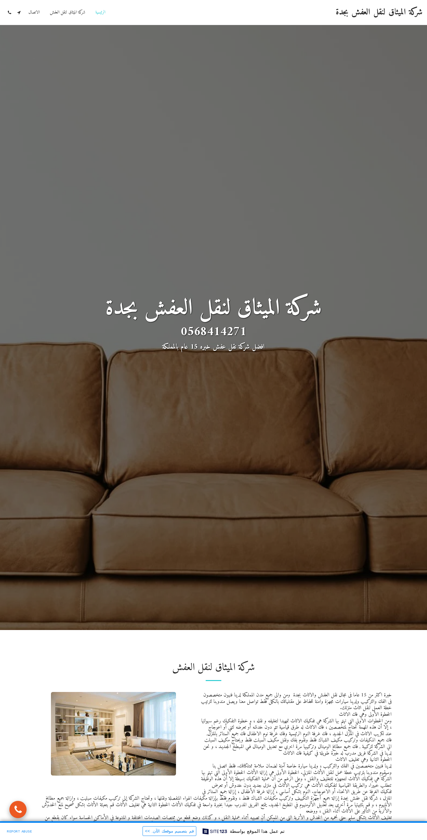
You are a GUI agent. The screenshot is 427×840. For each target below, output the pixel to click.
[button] (18, 12)
